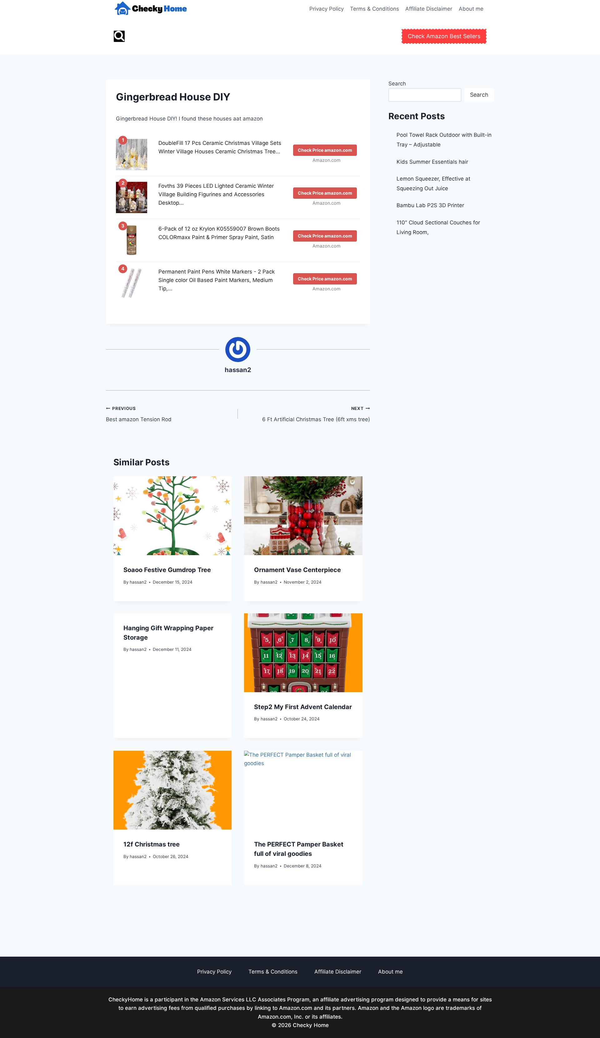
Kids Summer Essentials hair (432, 162)
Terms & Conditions (374, 9)
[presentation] (172, 515)
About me (471, 9)
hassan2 (238, 370)
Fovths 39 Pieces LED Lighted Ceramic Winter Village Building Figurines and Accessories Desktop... (216, 194)
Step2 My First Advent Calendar (303, 707)
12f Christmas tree (151, 844)
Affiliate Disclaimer (428, 9)
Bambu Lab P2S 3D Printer (430, 205)
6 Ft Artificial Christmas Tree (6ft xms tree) (316, 414)
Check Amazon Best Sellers (444, 36)
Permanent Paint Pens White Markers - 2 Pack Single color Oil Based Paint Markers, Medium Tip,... (216, 280)
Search (397, 83)
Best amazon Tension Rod (139, 414)
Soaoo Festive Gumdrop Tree (167, 570)
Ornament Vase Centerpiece (297, 570)
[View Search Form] (119, 36)
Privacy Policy (326, 9)
